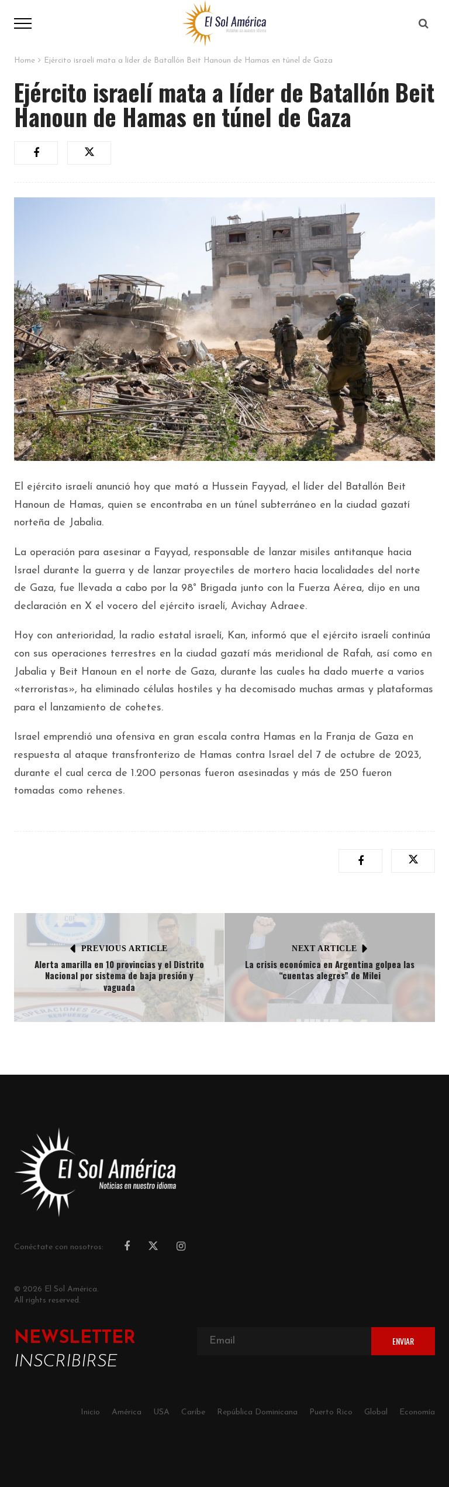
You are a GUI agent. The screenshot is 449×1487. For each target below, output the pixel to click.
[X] (153, 1247)
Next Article (324, 948)
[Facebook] (127, 1247)
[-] (224, 23)
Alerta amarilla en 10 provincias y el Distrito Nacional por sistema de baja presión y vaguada (119, 975)
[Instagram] (181, 1247)
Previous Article (124, 948)
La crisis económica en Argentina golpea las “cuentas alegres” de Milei (330, 970)
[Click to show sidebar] (11, 187)
